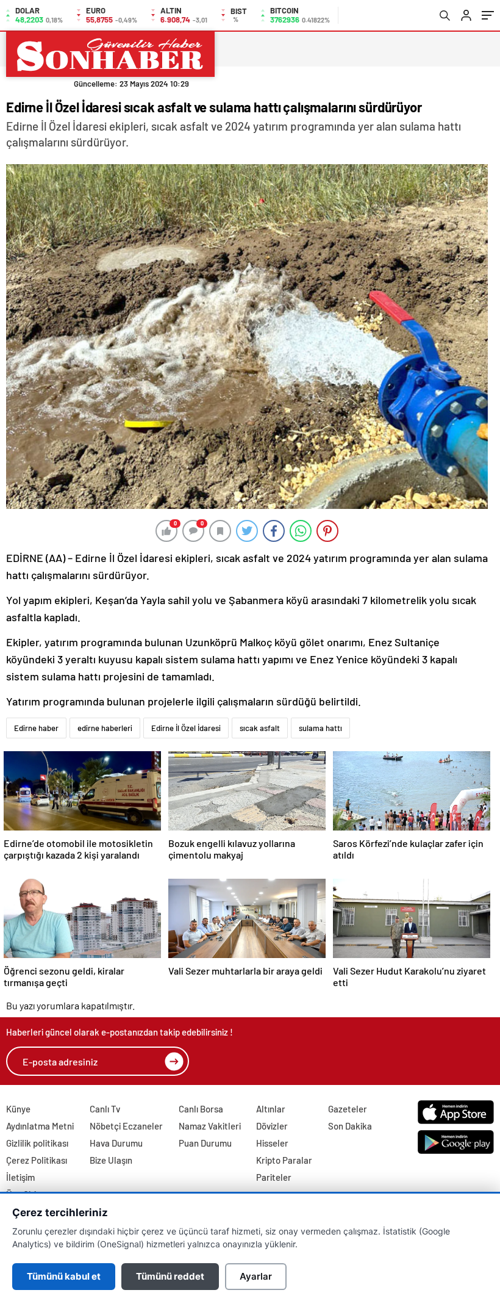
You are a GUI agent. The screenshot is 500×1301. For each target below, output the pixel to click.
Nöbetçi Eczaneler (126, 1125)
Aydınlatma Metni (40, 1125)
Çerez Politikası (36, 1160)
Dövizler (272, 1125)
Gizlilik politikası (37, 1142)
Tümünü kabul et (64, 1276)
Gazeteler (347, 1108)
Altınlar (270, 1108)
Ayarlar (256, 1276)
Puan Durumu (205, 1142)
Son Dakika (350, 1125)
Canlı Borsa (201, 1108)
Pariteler (273, 1177)
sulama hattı (320, 728)
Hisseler (272, 1142)
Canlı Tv (105, 1108)
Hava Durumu (116, 1142)
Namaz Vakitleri (210, 1125)
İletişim (20, 1177)
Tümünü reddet (170, 1276)
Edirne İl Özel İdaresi (186, 728)
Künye (18, 1108)
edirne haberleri (104, 728)
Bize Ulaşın (111, 1160)
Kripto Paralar (284, 1160)
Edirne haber (36, 728)
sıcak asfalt (260, 728)
